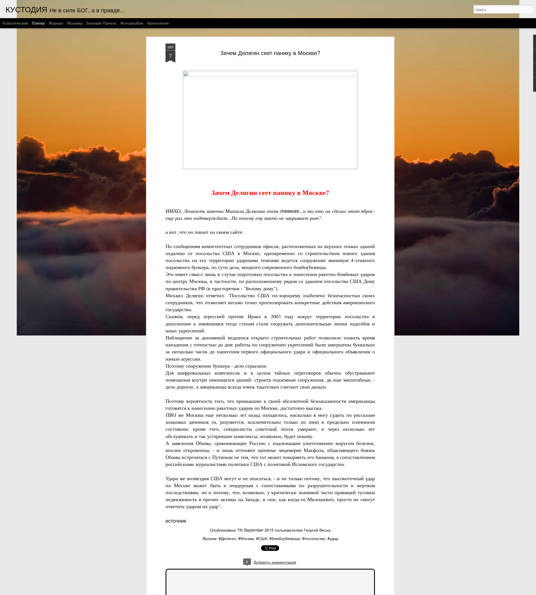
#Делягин (227, 538)
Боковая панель (101, 23)
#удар (332, 538)
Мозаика (75, 23)
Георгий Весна (317, 530)
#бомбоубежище (284, 538)
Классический (15, 23)
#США (261, 538)
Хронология (158, 23)
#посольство (313, 538)
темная (289, 210)
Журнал (56, 23)
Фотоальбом (131, 23)
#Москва (246, 538)
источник (176, 520)
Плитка (38, 23)
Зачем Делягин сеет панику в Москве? (270, 53)
